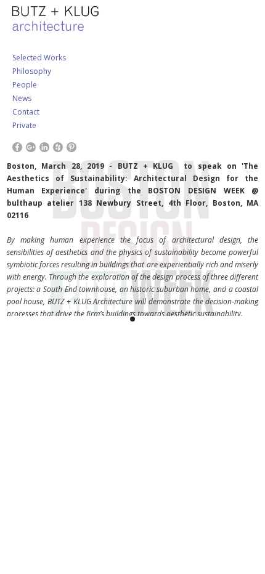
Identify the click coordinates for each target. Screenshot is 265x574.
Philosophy (31, 71)
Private (24, 125)
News (21, 98)
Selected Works (39, 57)
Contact (25, 112)
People (24, 84)
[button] (24, 233)
